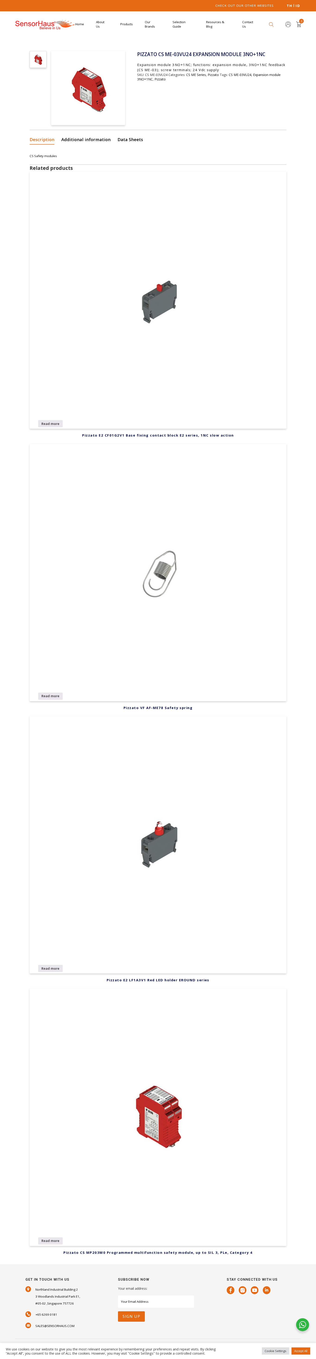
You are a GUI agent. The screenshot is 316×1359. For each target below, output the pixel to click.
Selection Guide (179, 24)
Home (79, 24)
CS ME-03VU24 (240, 75)
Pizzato (213, 75)
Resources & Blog (215, 24)
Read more (50, 423)
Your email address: (132, 1288)
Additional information (86, 139)
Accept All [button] (300, 1351)
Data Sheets (130, 139)
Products (126, 24)
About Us (100, 24)
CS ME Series (196, 75)
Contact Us (247, 24)
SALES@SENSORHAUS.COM (54, 1326)
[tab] (43, 140)
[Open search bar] (271, 24)
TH (289, 5)
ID (298, 5)
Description (42, 139)
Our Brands (150, 24)
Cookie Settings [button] (275, 1351)
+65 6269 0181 (46, 1314)
